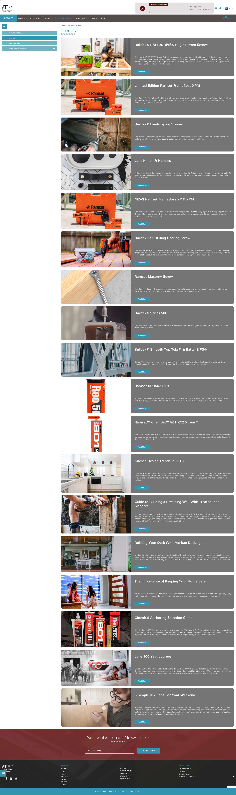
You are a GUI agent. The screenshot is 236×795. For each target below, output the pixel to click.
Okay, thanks (134, 791)
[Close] (147, 196)
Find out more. (119, 791)
